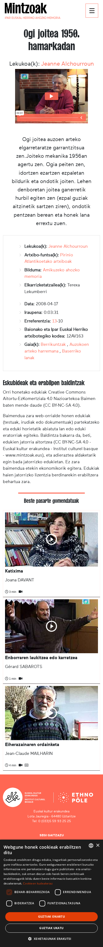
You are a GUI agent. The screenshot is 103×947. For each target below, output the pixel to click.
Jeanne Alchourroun (67, 64)
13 (54, 321)
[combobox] (91, 845)
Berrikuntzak (53, 344)
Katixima (14, 570)
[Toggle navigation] (92, 11)
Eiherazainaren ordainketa (32, 744)
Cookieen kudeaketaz (38, 883)
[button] (51, 939)
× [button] (97, 845)
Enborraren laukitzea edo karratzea (41, 657)
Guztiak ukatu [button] (51, 928)
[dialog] (51, 893)
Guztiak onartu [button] (51, 917)
